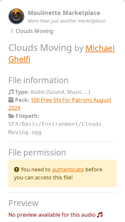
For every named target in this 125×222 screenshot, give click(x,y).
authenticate (68, 169)
